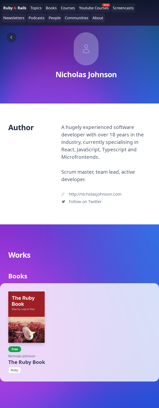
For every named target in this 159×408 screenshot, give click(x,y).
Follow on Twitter (85, 201)
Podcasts (37, 17)
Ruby (14, 370)
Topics (36, 7)
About (98, 17)
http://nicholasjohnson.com (95, 194)
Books (51, 7)
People (55, 17)
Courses (68, 7)
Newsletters (13, 17)
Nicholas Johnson (21, 356)
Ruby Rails (14, 7)
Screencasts (123, 7)
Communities (76, 17)
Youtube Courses (94, 6)
